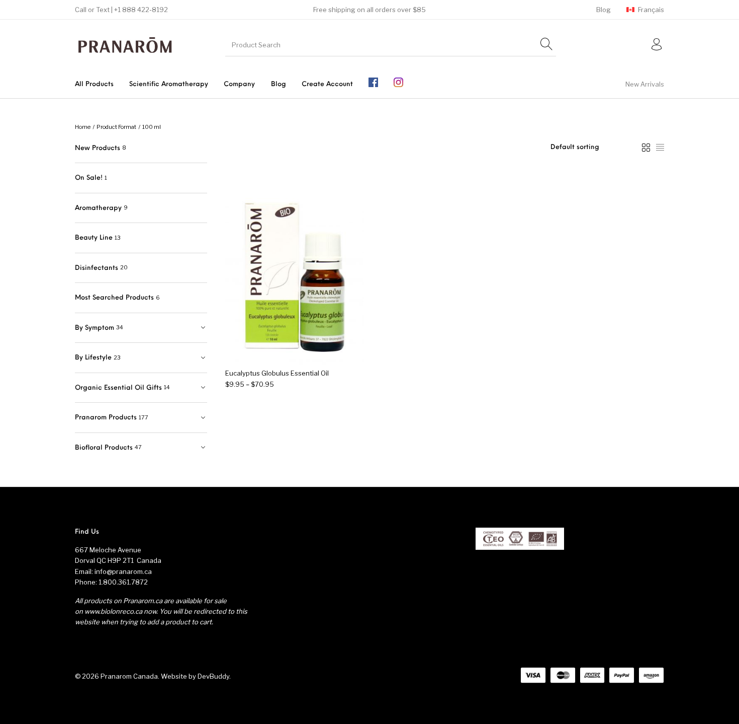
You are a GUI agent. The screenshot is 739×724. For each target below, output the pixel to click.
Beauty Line (94, 238)
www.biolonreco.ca (113, 611)
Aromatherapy (98, 208)
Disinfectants (96, 268)
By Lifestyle (93, 357)
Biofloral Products (104, 448)
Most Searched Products (114, 298)
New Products (97, 148)
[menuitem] (603, 10)
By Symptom (94, 328)
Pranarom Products (106, 417)
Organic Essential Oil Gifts (118, 388)
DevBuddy (213, 676)
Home (82, 126)
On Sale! (89, 178)
